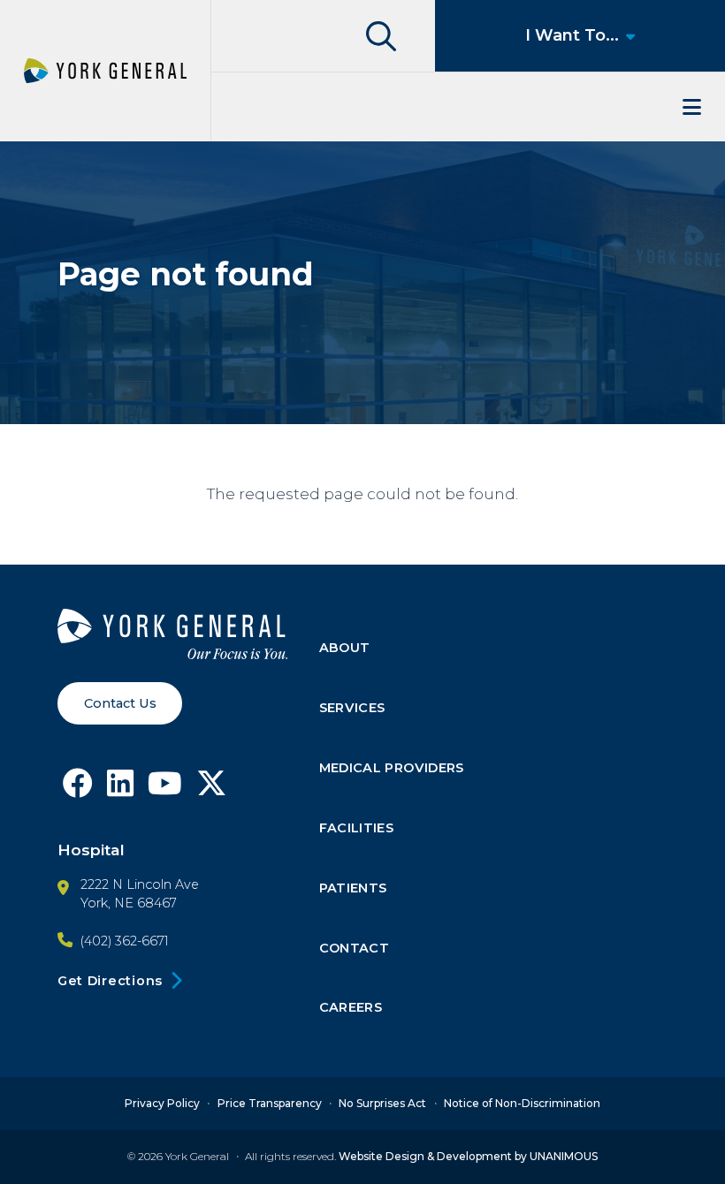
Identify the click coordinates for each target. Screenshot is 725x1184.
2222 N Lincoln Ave (139, 884)
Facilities (356, 828)
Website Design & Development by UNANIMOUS (468, 1156)
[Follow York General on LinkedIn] (120, 788)
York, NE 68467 (128, 903)
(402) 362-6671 (124, 941)
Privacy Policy (162, 1103)
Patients (353, 888)
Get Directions (110, 981)
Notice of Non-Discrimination (522, 1103)
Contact (354, 948)
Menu (468, 106)
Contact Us (120, 703)
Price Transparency (270, 1103)
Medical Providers (391, 768)
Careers (351, 1007)
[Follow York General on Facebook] (78, 788)
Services (352, 708)
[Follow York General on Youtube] (165, 788)
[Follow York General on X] (211, 788)
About (344, 648)
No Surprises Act (382, 1103)
